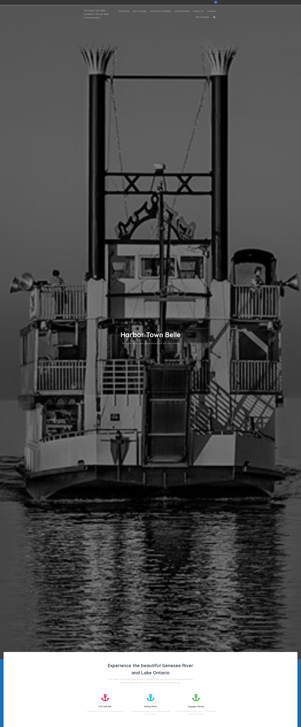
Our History (123, 11)
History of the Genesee (160, 11)
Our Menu (211, 11)
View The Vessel (140, 11)
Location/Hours (181, 11)
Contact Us (198, 11)
